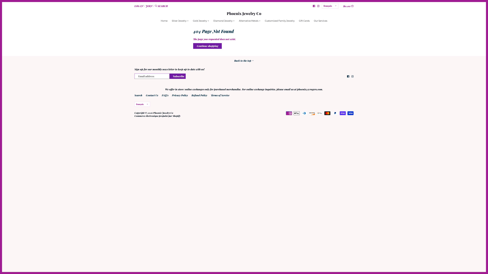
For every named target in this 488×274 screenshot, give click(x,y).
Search (138, 95)
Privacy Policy (180, 95)
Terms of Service (220, 95)
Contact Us (152, 95)
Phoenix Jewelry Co (244, 13)
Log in (138, 6)
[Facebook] (314, 5)
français (328, 5)
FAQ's (165, 95)
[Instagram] (318, 5)
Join (149, 6)
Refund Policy (199, 95)
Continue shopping (207, 46)
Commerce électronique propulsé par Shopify (157, 115)
